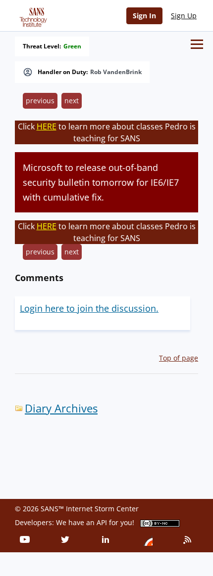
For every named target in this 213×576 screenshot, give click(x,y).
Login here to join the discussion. (89, 308)
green (72, 46)
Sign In (144, 15)
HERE (46, 126)
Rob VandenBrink (116, 72)
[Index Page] (32, 15)
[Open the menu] (197, 44)
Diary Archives (61, 408)
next (71, 100)
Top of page (178, 358)
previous (40, 100)
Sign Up (184, 15)
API (102, 522)
